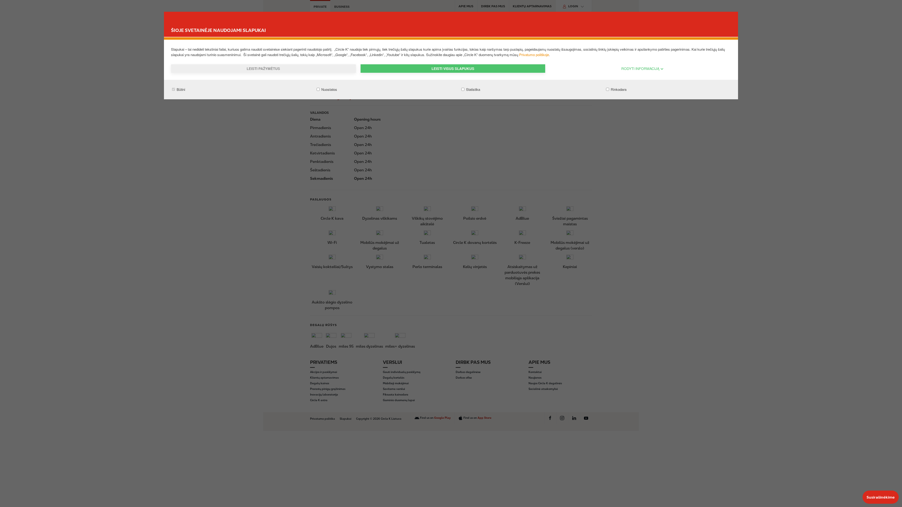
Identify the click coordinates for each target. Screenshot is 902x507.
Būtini (180, 89)
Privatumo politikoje (534, 54)
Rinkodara (618, 89)
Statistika (472, 89)
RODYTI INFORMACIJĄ (640, 68)
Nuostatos (328, 89)
